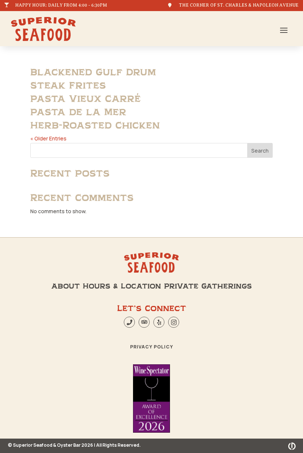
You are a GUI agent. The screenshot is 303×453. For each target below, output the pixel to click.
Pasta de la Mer (78, 112)
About (65, 286)
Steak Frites (68, 86)
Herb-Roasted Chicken (95, 125)
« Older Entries (48, 138)
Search (260, 150)
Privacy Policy (151, 347)
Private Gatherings (208, 286)
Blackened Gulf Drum (93, 72)
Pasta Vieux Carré (85, 99)
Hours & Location (122, 286)
